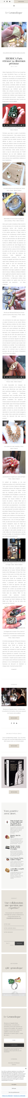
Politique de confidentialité (7, 1095)
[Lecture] (4, 125)
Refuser (14, 1088)
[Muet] (21, 125)
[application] (14, 115)
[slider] (13, 125)
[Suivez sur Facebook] (4, 1)
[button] (26, 1068)
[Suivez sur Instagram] (7, 1)
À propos (14, 1059)
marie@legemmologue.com (14, 918)
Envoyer (19, 943)
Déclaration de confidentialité (19, 1095)
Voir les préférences (14, 1092)
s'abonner (21, 1)
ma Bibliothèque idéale (14, 1063)
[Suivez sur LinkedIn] (10, 1)
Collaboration (7, 52)
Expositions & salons (19, 52)
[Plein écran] (23, 125)
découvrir (14, 718)
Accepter (14, 1084)
